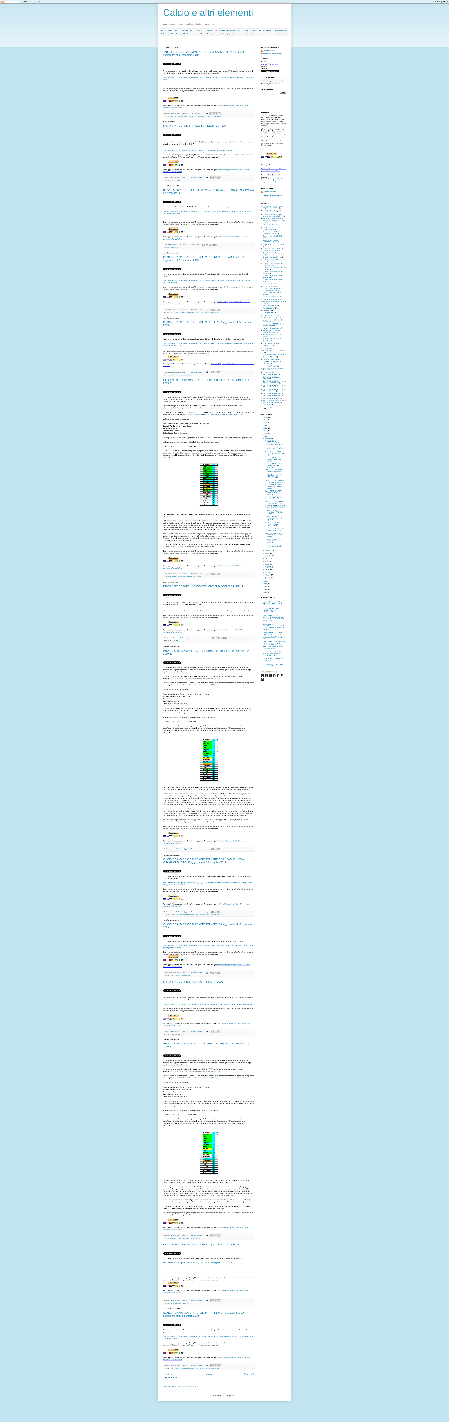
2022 (265, 428)
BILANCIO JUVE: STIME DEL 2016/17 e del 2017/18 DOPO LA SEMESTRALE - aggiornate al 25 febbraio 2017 (273, 618)
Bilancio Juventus (175, 247)
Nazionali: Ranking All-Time (272, 338)
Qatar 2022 (266, 341)
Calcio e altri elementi (208, 12)
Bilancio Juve (187, 30)
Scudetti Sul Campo (269, 357)
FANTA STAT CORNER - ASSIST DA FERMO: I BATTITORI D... (275, 546)
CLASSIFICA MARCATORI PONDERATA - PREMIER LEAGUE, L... (274, 486)
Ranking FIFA (267, 346)
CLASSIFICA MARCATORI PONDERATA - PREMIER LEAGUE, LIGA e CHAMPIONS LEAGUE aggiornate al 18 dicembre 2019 (204, 861)
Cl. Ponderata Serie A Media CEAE (227, 30)
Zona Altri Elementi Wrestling (272, 396)
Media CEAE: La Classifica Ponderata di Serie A (271, 331)
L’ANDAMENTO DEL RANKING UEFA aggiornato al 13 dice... (275, 506)
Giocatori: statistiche (269, 315)
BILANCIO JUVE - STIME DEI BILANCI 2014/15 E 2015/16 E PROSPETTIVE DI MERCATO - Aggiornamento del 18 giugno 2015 (274, 635)
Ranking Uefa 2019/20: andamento (179, 1303)
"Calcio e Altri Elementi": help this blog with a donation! (273, 211)
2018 (265, 581)
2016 (265, 587)
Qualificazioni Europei (270, 343)
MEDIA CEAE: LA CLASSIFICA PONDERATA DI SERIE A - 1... (275, 470)
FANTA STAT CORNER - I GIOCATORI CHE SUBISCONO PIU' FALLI (203, 586)
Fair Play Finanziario (269, 305)
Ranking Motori (212, 34)
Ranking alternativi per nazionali (273, 354)
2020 (265, 433)
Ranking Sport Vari (228, 34)
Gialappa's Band (268, 313)
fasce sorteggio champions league (274, 407)
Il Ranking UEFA (167, 34)
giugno (267, 564)
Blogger (233, 1395)
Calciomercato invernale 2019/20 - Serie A (209, 116)
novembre (268, 550)
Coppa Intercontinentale (270, 286)
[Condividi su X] (215, 113)
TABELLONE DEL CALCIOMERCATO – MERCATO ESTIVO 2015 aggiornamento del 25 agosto (273, 626)
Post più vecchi (249, 1374)
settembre (268, 556)
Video (259, 34)
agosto (267, 558)
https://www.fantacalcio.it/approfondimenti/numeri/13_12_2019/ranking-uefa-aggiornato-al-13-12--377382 (198, 1263)
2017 (265, 584)
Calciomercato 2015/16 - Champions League (271, 241)
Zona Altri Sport (270, 34)
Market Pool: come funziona (272, 328)
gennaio (268, 578)
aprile (267, 569)
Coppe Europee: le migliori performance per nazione (271, 289)
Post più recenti (169, 1374)
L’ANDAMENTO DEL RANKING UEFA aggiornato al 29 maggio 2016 (273, 603)
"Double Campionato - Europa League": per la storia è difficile (273, 215)
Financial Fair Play (265, 30)
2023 (265, 425)
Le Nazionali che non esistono (272, 317)
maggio (267, 567)
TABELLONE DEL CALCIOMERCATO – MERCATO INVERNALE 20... (275, 442)
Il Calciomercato (281, 30)
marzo (267, 572)
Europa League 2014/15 (271, 297)
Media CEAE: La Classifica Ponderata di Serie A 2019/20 (185, 576)
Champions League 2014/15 (272, 248)
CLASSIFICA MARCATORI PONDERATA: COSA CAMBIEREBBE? (271, 610)
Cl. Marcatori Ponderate (203, 30)
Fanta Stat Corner (175, 180)
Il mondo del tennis (270, 192)
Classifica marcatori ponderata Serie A (180, 375)
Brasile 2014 (267, 227)
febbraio (268, 575)
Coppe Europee (249, 30)
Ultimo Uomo (267, 372)
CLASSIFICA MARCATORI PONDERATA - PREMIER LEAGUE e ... (274, 459)
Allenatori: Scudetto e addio (272, 218)
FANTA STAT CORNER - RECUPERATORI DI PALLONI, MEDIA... (272, 524)
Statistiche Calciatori (246, 34)
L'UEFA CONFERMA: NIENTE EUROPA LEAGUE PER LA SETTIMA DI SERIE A (272, 653)
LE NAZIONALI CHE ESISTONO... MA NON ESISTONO (273, 665)
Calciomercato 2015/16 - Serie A (273, 244)
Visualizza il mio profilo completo (271, 54)
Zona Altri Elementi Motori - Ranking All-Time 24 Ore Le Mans (274, 382)
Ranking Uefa (267, 348)
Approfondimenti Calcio (169, 30)
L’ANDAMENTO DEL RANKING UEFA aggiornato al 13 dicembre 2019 (203, 1244)
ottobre (267, 553)
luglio (267, 561)
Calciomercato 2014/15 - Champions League (271, 232)
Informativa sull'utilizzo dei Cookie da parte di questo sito (181, 1386)
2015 (265, 589)
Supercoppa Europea (270, 366)
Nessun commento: (197, 113)
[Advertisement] (205, 42)
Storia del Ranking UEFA (271, 359)
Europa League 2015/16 (271, 299)
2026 (265, 417)
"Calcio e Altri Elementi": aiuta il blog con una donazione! (273, 207)
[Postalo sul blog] (213, 113)
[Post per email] (206, 113)
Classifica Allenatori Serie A (272, 257)
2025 (265, 420)
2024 (265, 423)
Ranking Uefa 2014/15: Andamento (274, 350)
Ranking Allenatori (183, 34)
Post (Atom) (173, 1377)
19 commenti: (195, 244)
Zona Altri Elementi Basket (271, 374)
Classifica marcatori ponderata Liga (209, 312)
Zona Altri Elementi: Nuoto (271, 398)
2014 (265, 592)
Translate (277, 84)
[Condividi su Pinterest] (219, 113)
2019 (265, 436)
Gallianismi (266, 310)
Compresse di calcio (269, 284)
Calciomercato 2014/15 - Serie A (273, 236)
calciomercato (267, 404)
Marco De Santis (269, 51)
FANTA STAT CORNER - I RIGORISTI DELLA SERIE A (194, 125)
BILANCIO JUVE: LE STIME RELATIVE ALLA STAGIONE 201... (274, 453)
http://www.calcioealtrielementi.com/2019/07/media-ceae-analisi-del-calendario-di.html (215, 414)
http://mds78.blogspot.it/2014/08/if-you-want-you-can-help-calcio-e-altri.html (272, 181)
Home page (209, 1374)
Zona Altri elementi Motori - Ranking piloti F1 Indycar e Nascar (274, 401)
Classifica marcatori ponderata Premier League (272, 276)
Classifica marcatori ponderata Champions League (184, 312)
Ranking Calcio (198, 34)
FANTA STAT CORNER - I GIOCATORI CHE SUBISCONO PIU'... (273, 476)
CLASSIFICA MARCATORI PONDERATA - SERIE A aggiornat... (273, 465)
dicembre (268, 439)
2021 (265, 431)
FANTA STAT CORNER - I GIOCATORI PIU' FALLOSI (193, 981)
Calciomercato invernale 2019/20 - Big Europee (183, 116)
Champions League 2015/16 (272, 250)
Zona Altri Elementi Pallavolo (272, 393)
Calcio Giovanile (268, 229)
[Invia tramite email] (210, 113)
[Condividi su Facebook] (217, 113)
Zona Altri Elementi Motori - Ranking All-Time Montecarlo (274, 390)
